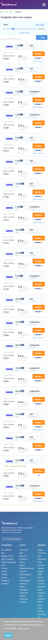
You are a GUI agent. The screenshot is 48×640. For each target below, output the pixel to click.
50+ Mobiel (6, 550)
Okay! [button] (8, 635)
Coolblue (23, 559)
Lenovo (41, 583)
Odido (4, 571)
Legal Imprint (5, 532)
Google (41, 571)
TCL (39, 617)
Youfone (5, 583)
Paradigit (23, 589)
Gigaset (41, 568)
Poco (40, 605)
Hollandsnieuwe (8, 562)
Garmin (41, 565)
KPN (3, 565)
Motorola (42, 586)
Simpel (4, 574)
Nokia (40, 589)
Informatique (25, 574)
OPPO (40, 602)
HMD (40, 574)
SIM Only (9, 12)
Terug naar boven (13, 539)
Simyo (4, 577)
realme (41, 611)
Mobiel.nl (23, 583)
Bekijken (39, 53)
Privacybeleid (16, 532)
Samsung (23, 593)
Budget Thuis (7, 556)
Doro (40, 556)
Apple (40, 550)
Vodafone (5, 580)
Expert (22, 565)
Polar (40, 608)
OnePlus (41, 599)
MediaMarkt (24, 580)
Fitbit (40, 562)
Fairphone (42, 559)
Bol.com (23, 556)
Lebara (4, 568)
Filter (41, 37)
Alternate (23, 550)
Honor (40, 577)
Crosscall (42, 553)
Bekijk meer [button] (23, 628)
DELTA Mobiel (7, 559)
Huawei (22, 571)
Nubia (40, 596)
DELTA (22, 562)
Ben (3, 553)
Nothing (41, 593)
